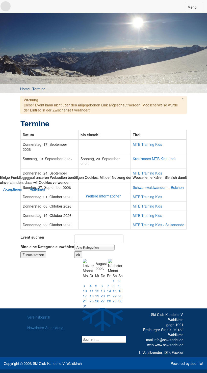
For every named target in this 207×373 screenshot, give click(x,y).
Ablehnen (37, 189)
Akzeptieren (12, 189)
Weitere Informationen (103, 195)
